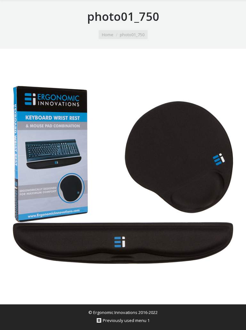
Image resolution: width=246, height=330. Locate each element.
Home (107, 34)
